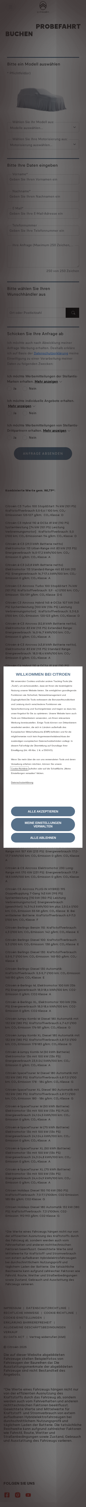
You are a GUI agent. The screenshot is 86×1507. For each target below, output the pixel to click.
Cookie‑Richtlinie (19, 768)
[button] (43, 824)
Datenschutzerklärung (22, 782)
